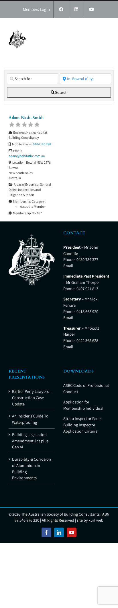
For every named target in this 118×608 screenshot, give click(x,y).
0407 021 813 (87, 288)
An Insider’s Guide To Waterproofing (30, 419)
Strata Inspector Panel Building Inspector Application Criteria (82, 425)
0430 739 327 (87, 259)
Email (68, 265)
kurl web (95, 520)
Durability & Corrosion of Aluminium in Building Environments (31, 468)
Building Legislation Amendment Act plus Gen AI (30, 441)
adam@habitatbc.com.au (27, 156)
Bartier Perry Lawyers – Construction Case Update (32, 398)
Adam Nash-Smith (26, 117)
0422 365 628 (87, 340)
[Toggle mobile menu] (106, 27)
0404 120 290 (42, 144)
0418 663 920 (87, 311)
